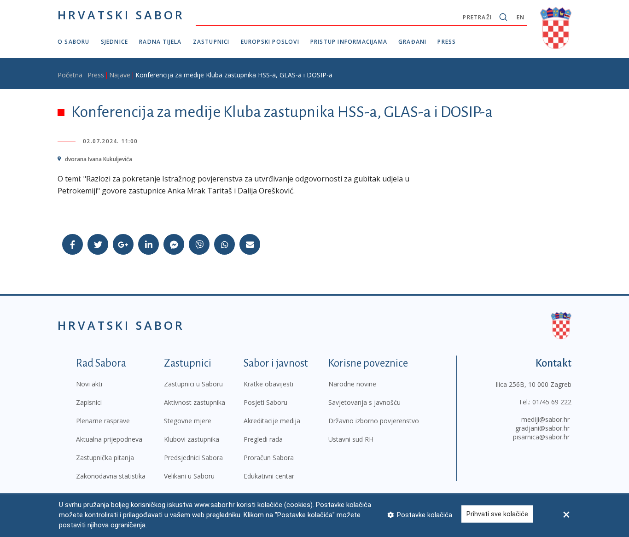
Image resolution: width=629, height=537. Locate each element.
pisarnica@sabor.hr (541, 436)
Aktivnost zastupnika (194, 402)
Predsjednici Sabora (193, 457)
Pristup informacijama (348, 42)
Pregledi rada (263, 439)
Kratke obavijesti (268, 383)
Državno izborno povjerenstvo (373, 420)
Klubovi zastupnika (191, 439)
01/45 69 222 (551, 401)
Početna (70, 74)
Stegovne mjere (187, 420)
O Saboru (74, 42)
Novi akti (89, 383)
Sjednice (114, 42)
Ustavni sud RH (350, 439)
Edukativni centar (269, 476)
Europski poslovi (270, 42)
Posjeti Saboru (265, 402)
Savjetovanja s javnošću (364, 402)
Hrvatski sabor (121, 15)
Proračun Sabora (269, 457)
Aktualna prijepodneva (109, 439)
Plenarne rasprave (103, 420)
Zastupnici (211, 42)
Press (446, 42)
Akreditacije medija (272, 420)
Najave (119, 74)
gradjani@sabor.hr (542, 428)
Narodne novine (352, 383)
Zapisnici (89, 402)
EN (520, 17)
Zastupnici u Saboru (193, 383)
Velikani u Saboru (189, 476)
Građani (412, 42)
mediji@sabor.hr (545, 419)
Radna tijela (160, 42)
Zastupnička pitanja (105, 457)
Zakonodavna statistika (111, 476)
